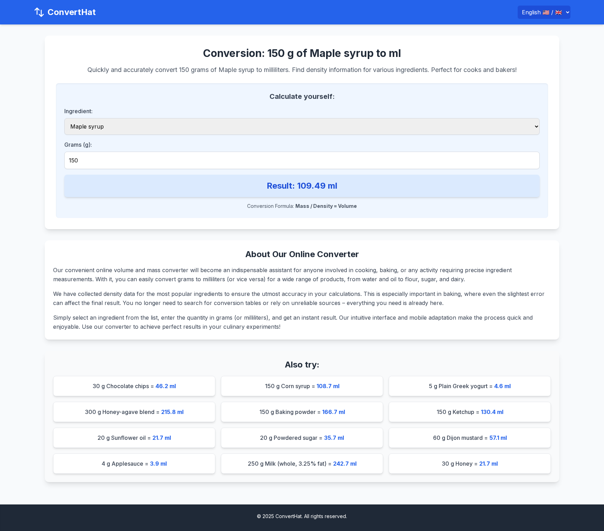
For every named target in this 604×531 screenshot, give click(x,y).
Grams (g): (78, 144)
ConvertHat (72, 12)
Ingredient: (78, 111)
